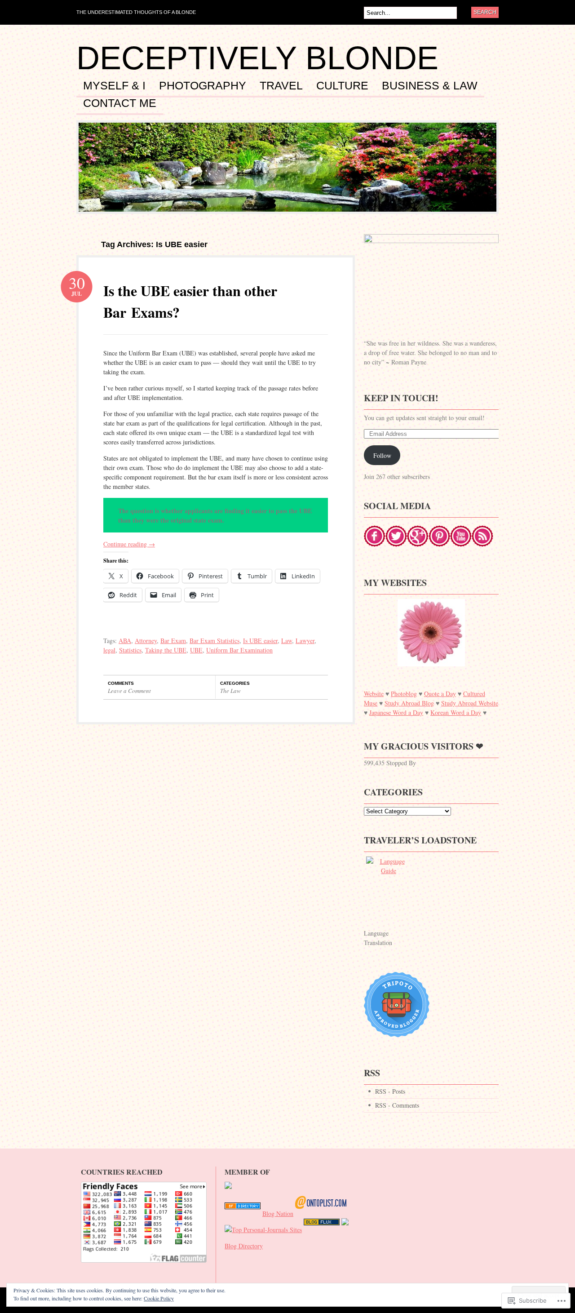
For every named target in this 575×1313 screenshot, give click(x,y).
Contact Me (119, 103)
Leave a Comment (129, 691)
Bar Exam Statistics (214, 640)
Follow (382, 455)
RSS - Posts (390, 1091)
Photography (202, 86)
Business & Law (430, 86)
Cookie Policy (159, 1298)
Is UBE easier (260, 640)
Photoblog (404, 693)
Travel (281, 86)
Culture (342, 86)
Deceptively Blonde (257, 58)
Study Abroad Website (469, 703)
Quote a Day (440, 693)
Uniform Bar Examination (239, 650)
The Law (230, 691)
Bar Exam (173, 640)
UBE (196, 650)
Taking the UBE (165, 650)
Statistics (130, 650)
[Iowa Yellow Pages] (322, 1229)
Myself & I (114, 86)
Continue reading (129, 544)
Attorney (146, 640)
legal (109, 650)
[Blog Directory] (243, 1213)
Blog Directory (244, 1246)
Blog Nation (277, 1213)
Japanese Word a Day (396, 712)
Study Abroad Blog (409, 703)
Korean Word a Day (455, 712)
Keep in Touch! (401, 397)
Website (374, 693)
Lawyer (305, 640)
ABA (125, 640)
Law (286, 640)
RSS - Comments (397, 1105)
